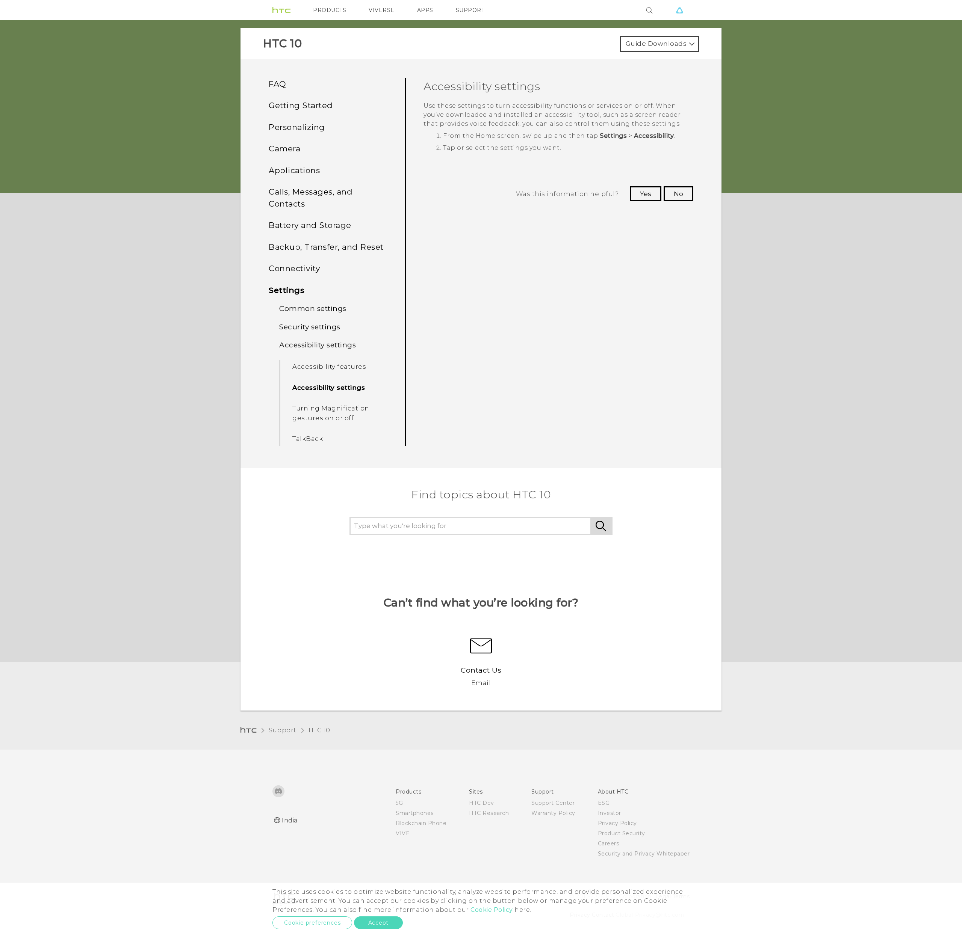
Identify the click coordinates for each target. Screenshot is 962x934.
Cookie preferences (312, 922)
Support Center (553, 803)
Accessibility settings (328, 387)
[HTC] (281, 10)
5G (399, 803)
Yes (645, 194)
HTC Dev (481, 803)
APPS (425, 10)
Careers (608, 843)
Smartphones (415, 813)
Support (282, 730)
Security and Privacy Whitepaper (644, 853)
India (290, 820)
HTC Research (489, 813)
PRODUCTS (329, 10)
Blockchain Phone (421, 823)
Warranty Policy (553, 813)
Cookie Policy (491, 909)
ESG (604, 803)
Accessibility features (329, 366)
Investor (609, 813)
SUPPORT (470, 10)
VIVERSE (382, 10)
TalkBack (307, 438)
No (678, 194)
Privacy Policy (617, 823)
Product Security (621, 833)
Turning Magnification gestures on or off (330, 413)
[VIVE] (679, 10)
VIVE (403, 833)
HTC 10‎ (319, 730)
